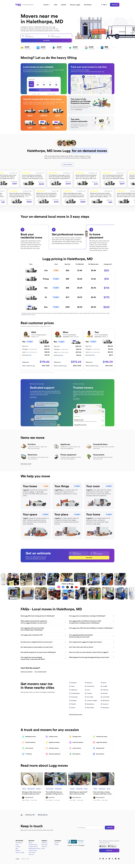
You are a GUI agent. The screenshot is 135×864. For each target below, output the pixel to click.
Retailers (63, 5)
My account (44, 844)
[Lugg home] (18, 4)
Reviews (57, 842)
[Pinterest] (109, 858)
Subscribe (109, 827)
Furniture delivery (33, 844)
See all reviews (67, 164)
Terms (27, 858)
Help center (44, 842)
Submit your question (27, 671)
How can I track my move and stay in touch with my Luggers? (88, 652)
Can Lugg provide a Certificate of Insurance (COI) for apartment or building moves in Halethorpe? (85, 622)
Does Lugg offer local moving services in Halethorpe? (38, 616)
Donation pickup (33, 850)
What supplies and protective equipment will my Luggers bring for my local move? (34, 622)
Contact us (44, 846)
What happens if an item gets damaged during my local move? (89, 657)
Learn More (33, 397)
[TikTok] (67, 587)
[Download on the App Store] (103, 846)
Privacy (23, 858)
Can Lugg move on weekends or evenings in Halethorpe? (87, 616)
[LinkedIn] (115, 858)
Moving (30, 842)
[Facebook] (63, 587)
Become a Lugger (20, 852)
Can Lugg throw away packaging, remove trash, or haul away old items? (33, 658)
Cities (55, 5)
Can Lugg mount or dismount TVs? (32, 635)
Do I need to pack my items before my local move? (37, 647)
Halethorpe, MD (30, 815)
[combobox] (33, 36)
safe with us (78, 109)
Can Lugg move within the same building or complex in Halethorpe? (91, 628)
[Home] (21, 815)
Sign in (105, 4)
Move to (52, 35)
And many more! (26, 464)
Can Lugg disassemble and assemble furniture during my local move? (81, 636)
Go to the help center (40, 671)
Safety (43, 848)
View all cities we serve (75, 714)
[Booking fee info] (30, 355)
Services (46, 5)
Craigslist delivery (33, 846)
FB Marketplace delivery (35, 848)
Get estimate (87, 5)
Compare (18, 846)
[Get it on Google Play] (112, 846)
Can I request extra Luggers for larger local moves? (85, 642)
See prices (46, 40)
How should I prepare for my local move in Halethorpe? (38, 652)
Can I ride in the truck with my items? (81, 647)
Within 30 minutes (45, 90)
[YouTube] (76, 587)
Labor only (31, 854)
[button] (25, 179)
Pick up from (27, 35)
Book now (115, 4)
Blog (17, 848)
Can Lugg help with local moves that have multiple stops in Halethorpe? (32, 629)
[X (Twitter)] (72, 587)
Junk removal (32, 852)
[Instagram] (59, 587)
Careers (56, 844)
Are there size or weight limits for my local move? (36, 642)
